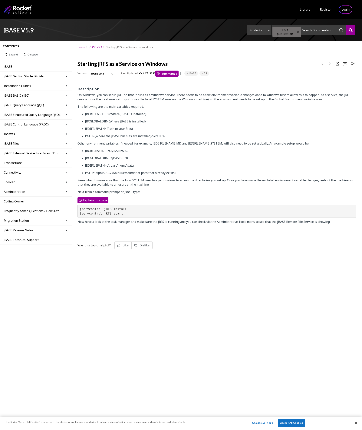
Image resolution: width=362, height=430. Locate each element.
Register (326, 9)
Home (81, 47)
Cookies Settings (262, 422)
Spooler (9, 182)
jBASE (8, 67)
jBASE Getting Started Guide (24, 76)
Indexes (9, 134)
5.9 (205, 73)
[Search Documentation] (350, 30)
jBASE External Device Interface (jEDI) (31, 153)
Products (255, 30)
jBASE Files (11, 144)
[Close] (356, 423)
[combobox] (304, 30)
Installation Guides (17, 86)
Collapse (33, 54)
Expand (13, 54)
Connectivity (12, 172)
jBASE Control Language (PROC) (26, 124)
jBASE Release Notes (18, 230)
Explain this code (95, 200)
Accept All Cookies (291, 422)
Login (346, 9)
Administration (14, 192)
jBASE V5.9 (95, 47)
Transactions (13, 163)
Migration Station (16, 220)
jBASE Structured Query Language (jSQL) (32, 115)
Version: (82, 73)
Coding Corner (14, 201)
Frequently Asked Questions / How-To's (31, 211)
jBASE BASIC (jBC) (16, 95)
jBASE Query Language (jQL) (24, 105)
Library (305, 9)
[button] (298, 32)
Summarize (169, 73)
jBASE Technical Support (21, 240)
